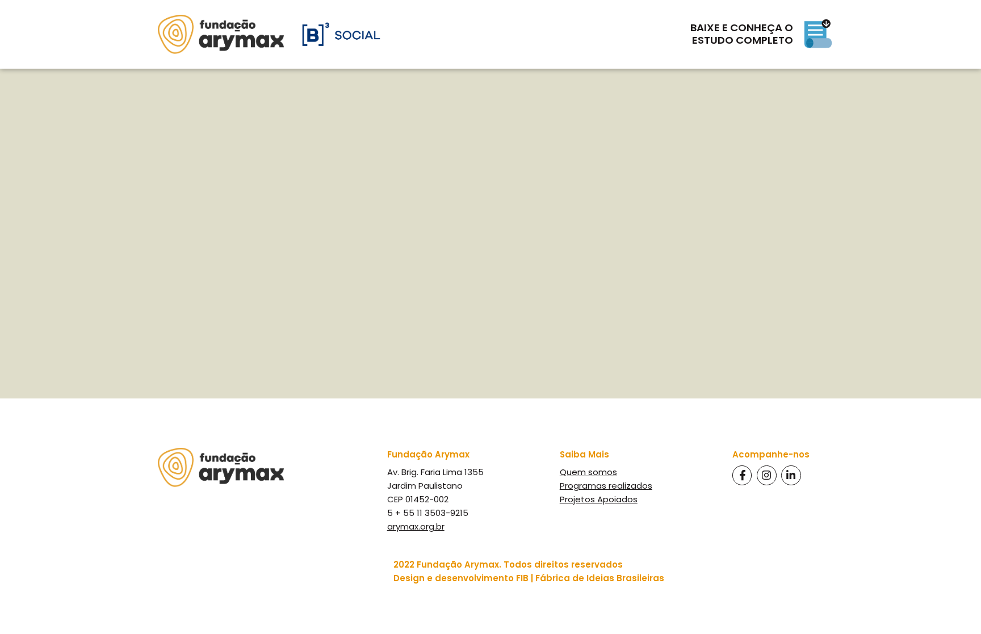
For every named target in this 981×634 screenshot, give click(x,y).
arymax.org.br (416, 526)
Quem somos (588, 472)
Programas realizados (606, 486)
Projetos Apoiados (599, 499)
